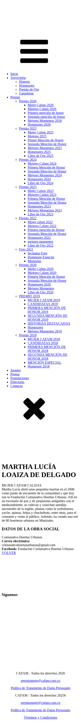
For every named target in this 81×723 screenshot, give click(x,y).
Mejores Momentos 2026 (45, 120)
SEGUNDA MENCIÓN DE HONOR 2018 (47, 356)
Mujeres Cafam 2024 (42, 163)
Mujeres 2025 (37, 136)
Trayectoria (18, 78)
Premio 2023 (28, 187)
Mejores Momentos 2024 (45, 175)
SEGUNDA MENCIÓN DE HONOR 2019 (47, 317)
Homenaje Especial (41, 257)
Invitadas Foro (37, 253)
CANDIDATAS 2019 (43, 304)
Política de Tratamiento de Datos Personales (40, 688)
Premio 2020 (28, 265)
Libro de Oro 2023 (40, 214)
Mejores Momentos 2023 (45, 210)
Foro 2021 (26, 249)
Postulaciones (19, 378)
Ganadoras (26, 93)
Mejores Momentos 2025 (45, 148)
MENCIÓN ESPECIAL (44, 362)
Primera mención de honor (46, 113)
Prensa (14, 374)
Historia (24, 81)
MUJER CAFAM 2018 (44, 339)
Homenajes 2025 (39, 152)
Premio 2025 (28, 128)
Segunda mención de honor (46, 117)
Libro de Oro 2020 (40, 292)
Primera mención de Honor (46, 230)
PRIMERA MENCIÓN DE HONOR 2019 (47, 310)
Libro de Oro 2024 (40, 183)
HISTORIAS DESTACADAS (49, 323)
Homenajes (26, 85)
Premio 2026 (28, 101)
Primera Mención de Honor (46, 167)
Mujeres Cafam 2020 (42, 273)
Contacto (16, 386)
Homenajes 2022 (39, 237)
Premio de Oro (29, 89)
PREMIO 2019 (29, 296)
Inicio (14, 74)
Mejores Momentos (41, 288)
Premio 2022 (28, 218)
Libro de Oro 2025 (40, 156)
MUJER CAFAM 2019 (44, 300)
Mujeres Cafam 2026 (42, 109)
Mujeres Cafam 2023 (42, 195)
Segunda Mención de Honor (47, 144)
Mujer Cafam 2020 (41, 269)
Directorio (17, 382)
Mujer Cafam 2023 (41, 191)
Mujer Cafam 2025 (41, 132)
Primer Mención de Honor (46, 140)
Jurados (15, 370)
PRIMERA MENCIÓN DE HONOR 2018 (47, 349)
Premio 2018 (28, 335)
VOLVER (9, 553)
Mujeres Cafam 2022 (42, 226)
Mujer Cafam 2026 (41, 105)
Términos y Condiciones (40, 717)
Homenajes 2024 (39, 179)
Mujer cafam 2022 (40, 222)
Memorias (34, 261)
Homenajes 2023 (39, 206)
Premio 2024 (28, 159)
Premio (15, 97)
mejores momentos (40, 241)
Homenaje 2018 (38, 366)
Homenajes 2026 (39, 124)
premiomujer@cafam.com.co (40, 680)
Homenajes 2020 (39, 284)
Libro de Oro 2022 (40, 245)
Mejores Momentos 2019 (45, 331)
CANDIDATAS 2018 (43, 343)
